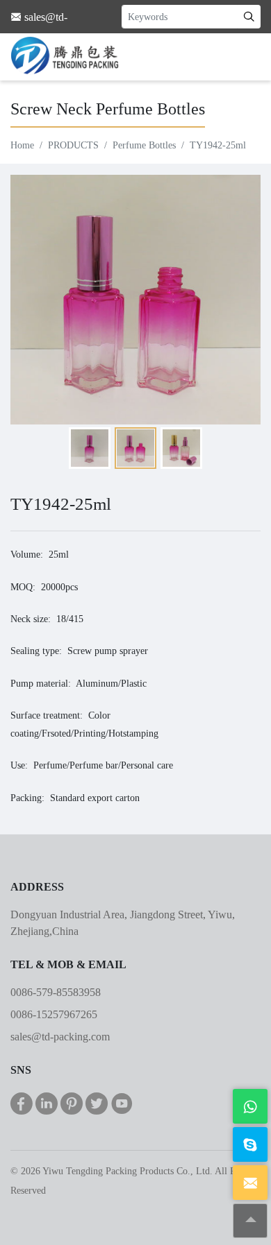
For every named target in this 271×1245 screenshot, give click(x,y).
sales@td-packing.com (60, 1036)
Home (22, 145)
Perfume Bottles (144, 145)
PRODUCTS (73, 145)
